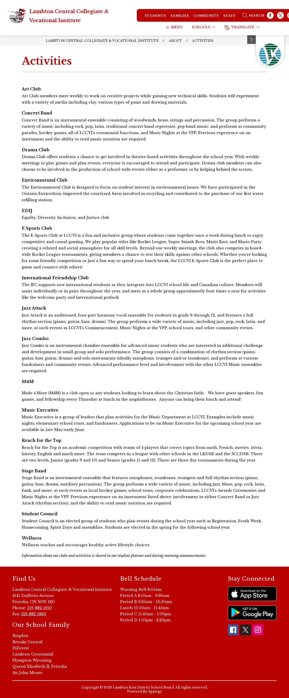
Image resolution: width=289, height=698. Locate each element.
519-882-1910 (39, 608)
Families (179, 16)
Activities (202, 41)
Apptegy (155, 691)
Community (206, 16)
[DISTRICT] (270, 51)
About (175, 41)
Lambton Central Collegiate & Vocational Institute (102, 41)
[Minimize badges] (251, 39)
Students (155, 16)
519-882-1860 (33, 614)
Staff (229, 16)
